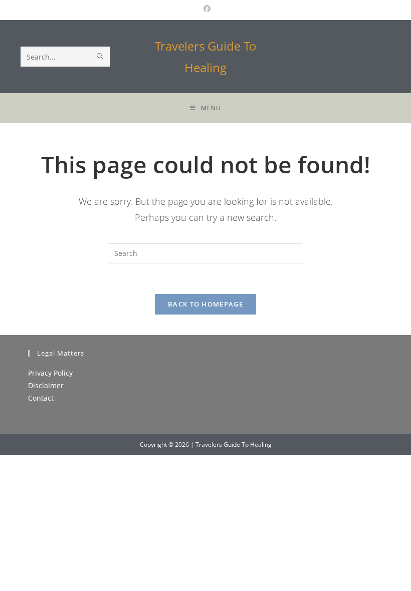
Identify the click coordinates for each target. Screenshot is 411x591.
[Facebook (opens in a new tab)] (205, 8)
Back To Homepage (205, 304)
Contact (41, 398)
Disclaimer (46, 385)
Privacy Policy (50, 373)
